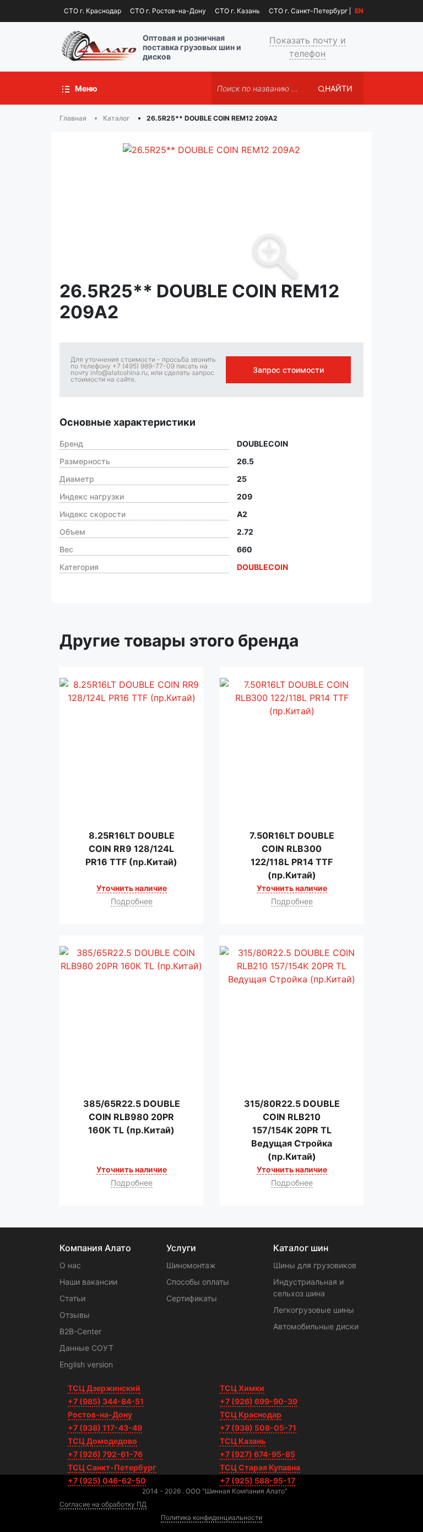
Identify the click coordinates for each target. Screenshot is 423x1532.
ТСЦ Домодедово (102, 1441)
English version (86, 1364)
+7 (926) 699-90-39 (258, 1401)
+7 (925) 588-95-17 (257, 1480)
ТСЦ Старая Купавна (260, 1467)
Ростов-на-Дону (100, 1414)
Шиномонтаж (191, 1265)
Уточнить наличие (131, 888)
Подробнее (132, 901)
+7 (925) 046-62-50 (107, 1480)
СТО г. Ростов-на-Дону (168, 11)
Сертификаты (191, 1298)
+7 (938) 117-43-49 (105, 1427)
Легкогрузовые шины (313, 1309)
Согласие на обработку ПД (103, 1504)
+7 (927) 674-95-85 (257, 1454)
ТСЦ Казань (242, 1441)
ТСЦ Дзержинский (104, 1388)
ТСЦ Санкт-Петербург (112, 1467)
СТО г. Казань (237, 11)
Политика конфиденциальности (211, 1517)
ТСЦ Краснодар (250, 1414)
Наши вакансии (88, 1281)
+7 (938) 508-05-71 (258, 1427)
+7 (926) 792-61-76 (105, 1454)
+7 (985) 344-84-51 (106, 1401)
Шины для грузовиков (314, 1265)
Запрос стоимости (288, 369)
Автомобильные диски (316, 1326)
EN (359, 11)
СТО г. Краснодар (92, 11)
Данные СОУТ (86, 1347)
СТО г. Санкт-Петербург (308, 11)
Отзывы (74, 1314)
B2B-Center (80, 1331)
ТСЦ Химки (242, 1388)
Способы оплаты (197, 1281)
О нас (70, 1265)
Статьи (72, 1298)
